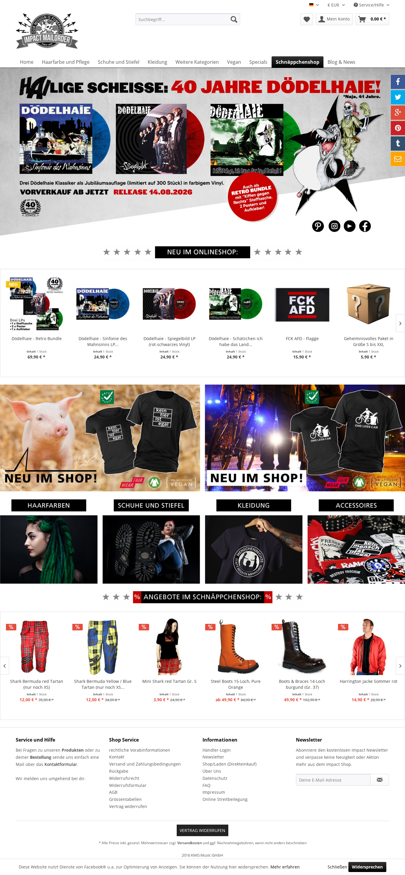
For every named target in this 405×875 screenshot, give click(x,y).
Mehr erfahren (285, 867)
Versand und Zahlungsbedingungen (145, 764)
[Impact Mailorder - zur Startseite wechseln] (62, 31)
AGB (113, 792)
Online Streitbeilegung (225, 799)
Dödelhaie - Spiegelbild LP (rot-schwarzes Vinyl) (169, 341)
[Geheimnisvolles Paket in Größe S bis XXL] (368, 304)
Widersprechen (367, 867)
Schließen (337, 867)
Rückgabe (118, 771)
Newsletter (213, 757)
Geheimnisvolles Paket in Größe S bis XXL (368, 341)
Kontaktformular (60, 764)
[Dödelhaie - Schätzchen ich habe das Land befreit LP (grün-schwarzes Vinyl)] (235, 304)
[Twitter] (398, 97)
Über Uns (212, 771)
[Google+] (398, 113)
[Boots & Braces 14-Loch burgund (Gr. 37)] (302, 646)
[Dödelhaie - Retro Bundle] (36, 304)
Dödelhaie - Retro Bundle (37, 338)
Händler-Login (217, 750)
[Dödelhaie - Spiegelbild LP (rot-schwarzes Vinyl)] (169, 304)
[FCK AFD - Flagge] (302, 304)
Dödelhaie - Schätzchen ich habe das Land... (236, 341)
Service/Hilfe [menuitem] (371, 5)
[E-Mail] (398, 159)
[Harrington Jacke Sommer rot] (368, 646)
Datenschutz (215, 778)
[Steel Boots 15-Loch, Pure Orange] (235, 646)
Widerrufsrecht (124, 778)
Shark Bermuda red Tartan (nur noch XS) (36, 684)
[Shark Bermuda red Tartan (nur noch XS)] (36, 646)
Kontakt (116, 757)
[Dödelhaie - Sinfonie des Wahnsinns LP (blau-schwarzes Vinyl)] (103, 304)
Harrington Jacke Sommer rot (368, 681)
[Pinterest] (398, 128)
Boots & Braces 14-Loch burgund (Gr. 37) (302, 684)
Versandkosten (189, 842)
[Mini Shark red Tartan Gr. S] (169, 646)
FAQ (207, 785)
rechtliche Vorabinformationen (139, 750)
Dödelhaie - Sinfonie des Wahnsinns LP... (103, 341)
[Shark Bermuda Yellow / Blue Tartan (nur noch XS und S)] (103, 646)
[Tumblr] (398, 143)
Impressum (214, 792)
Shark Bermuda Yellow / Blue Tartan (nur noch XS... (103, 684)
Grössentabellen (125, 799)
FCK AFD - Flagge (302, 338)
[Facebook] (398, 82)
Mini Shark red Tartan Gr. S (169, 681)
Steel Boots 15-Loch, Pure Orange (236, 684)
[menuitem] (187, 19)
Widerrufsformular (127, 785)
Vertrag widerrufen (128, 806)
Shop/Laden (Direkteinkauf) (229, 764)
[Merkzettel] (306, 19)
